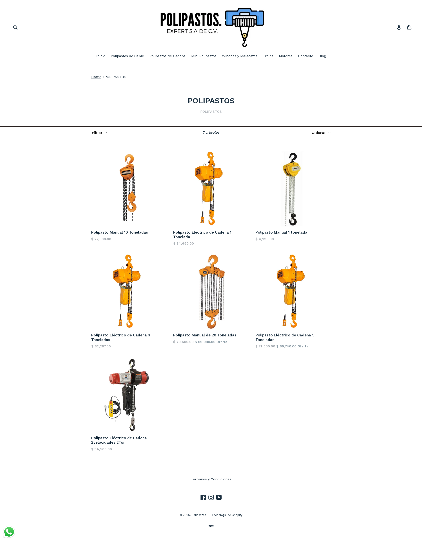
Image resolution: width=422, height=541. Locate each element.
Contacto (305, 56)
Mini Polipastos (203, 56)
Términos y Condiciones (211, 479)
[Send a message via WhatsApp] (9, 532)
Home (96, 77)
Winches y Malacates (239, 56)
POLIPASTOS (115, 77)
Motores (286, 56)
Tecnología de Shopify (227, 515)
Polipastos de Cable (127, 56)
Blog (322, 56)
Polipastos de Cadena (167, 56)
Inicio (100, 56)
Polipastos (198, 515)
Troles (268, 56)
